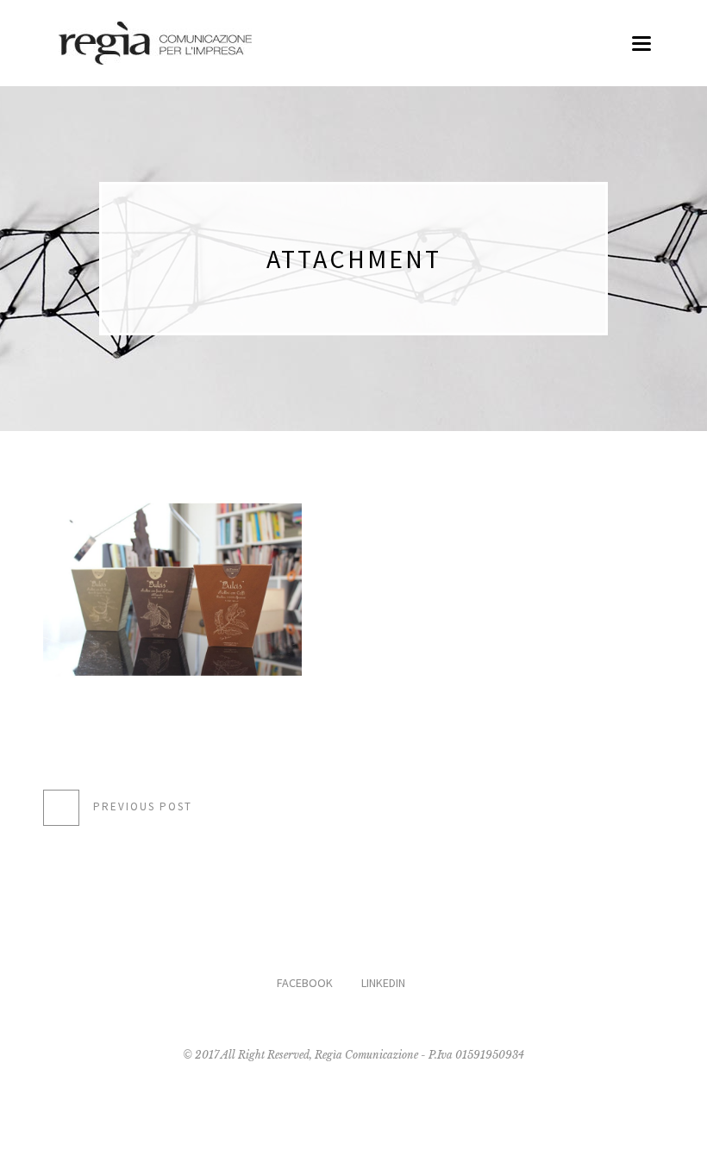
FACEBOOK (305, 983)
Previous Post (142, 806)
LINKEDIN (383, 983)
